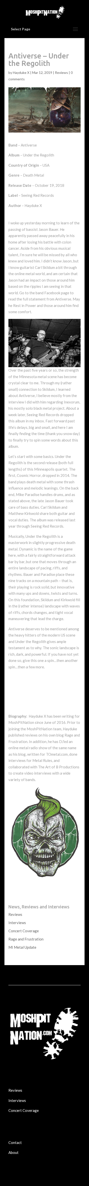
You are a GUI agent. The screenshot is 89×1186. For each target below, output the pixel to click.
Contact (15, 1142)
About (13, 1152)
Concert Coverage (23, 931)
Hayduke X (21, 72)
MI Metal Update (22, 947)
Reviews (61, 72)
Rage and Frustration (26, 939)
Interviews (17, 922)
